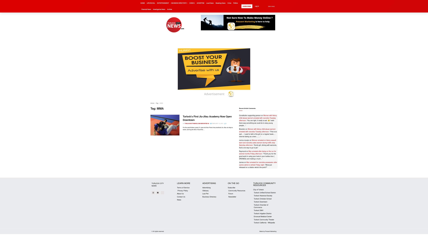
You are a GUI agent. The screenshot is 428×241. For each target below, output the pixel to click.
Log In (257, 6)
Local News (210, 3)
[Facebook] (157, 192)
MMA (161, 103)
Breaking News (220, 3)
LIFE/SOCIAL (151, 3)
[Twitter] (162, 192)
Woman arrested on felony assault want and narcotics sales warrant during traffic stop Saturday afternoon (257, 142)
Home (152, 103)
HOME (142, 3)
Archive (169, 9)
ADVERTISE (200, 3)
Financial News (146, 9)
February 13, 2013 (217, 123)
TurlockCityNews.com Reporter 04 (197, 123)
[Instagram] (153, 192)
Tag (157, 103)
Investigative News (159, 9)
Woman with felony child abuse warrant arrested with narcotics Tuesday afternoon (258, 118)
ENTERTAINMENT (163, 3)
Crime (229, 3)
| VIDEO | (192, 3)
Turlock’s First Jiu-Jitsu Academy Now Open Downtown (207, 118)
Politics (235, 3)
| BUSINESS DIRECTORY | (179, 3)
